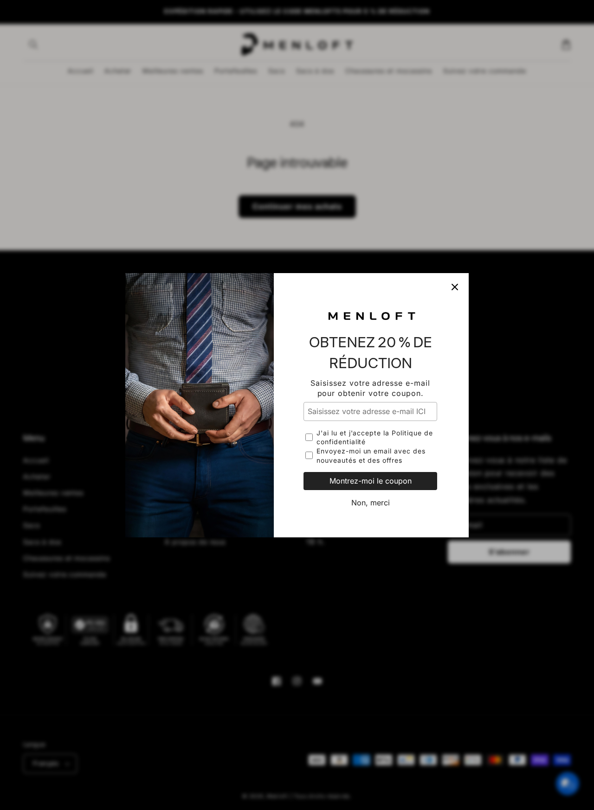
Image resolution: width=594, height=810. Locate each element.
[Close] (454, 287)
